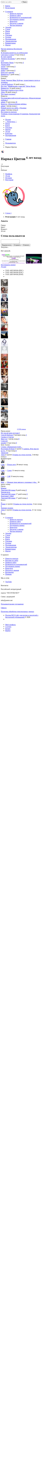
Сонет (9, 470)
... (1, 502)
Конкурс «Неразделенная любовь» (14, 104)
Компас (4, 488)
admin (3, 102)
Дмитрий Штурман (8, 490)
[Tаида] (4, 308)
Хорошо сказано (7, 508)
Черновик (4, 68)
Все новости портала (9, 112)
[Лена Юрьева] (4, 345)
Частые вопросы (7, 49)
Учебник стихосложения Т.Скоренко (15, 114)
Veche (3, 66)
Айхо (3, 92)
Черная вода (5, 492)
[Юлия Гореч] (4, 427)
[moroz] (4, 397)
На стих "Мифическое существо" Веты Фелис (18, 86)
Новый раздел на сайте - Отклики (13, 108)
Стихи (8, 213)
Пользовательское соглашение (12, 604)
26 (16, 102)
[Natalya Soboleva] (4, 286)
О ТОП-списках (21, 429)
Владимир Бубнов (8, 449)
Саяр (3, 464)
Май (2, 482)
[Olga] (4, 382)
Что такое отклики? (8, 94)
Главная (8, 139)
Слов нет (4, 441)
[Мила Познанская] (4, 353)
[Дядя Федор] (4, 405)
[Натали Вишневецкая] (4, 375)
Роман (3, 504)
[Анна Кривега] (4, 330)
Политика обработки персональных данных (17, 611)
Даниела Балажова (8, 59)
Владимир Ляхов (7, 63)
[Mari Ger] (4, 315)
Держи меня (5, 64)
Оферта (4, 608)
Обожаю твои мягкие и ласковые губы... (22, 482)
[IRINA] (4, 390)
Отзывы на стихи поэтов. (22, 455)
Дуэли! (3, 267)
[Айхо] (4, 367)
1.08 (8, 476)
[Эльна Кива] (4, 323)
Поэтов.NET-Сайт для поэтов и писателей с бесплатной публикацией (21, 616)
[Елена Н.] (4, 360)
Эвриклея (4, 453)
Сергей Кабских (7, 84)
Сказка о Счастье (7, 437)
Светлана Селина (7, 55)
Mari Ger (4, 439)
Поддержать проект (8, 265)
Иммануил (5, 74)
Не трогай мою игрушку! (10, 433)
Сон (2, 61)
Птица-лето (11, 464)
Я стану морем (6, 57)
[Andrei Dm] (4, 338)
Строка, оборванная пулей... (11, 447)
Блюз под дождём (7, 72)
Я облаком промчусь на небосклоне (14, 53)
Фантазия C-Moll (7, 496)
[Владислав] (4, 412)
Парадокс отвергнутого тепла (12, 90)
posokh (3, 443)
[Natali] (4, 420)
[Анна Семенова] (4, 293)
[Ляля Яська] (4, 300)
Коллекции (18, 49)
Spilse (3, 70)
